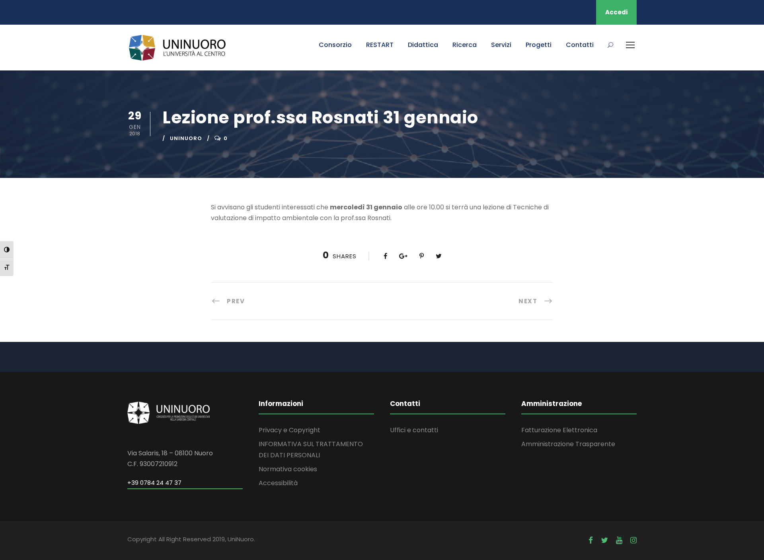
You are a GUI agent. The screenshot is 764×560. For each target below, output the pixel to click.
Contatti (580, 44)
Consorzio (335, 44)
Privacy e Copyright (289, 430)
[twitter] (604, 540)
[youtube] (619, 540)
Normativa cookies (288, 469)
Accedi (616, 12)
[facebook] (591, 540)
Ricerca (464, 44)
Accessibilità (278, 483)
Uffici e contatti (414, 430)
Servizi (501, 44)
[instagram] (633, 540)
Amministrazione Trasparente (568, 444)
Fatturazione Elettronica (559, 430)
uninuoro (186, 138)
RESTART (380, 44)
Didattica (423, 44)
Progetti (539, 44)
